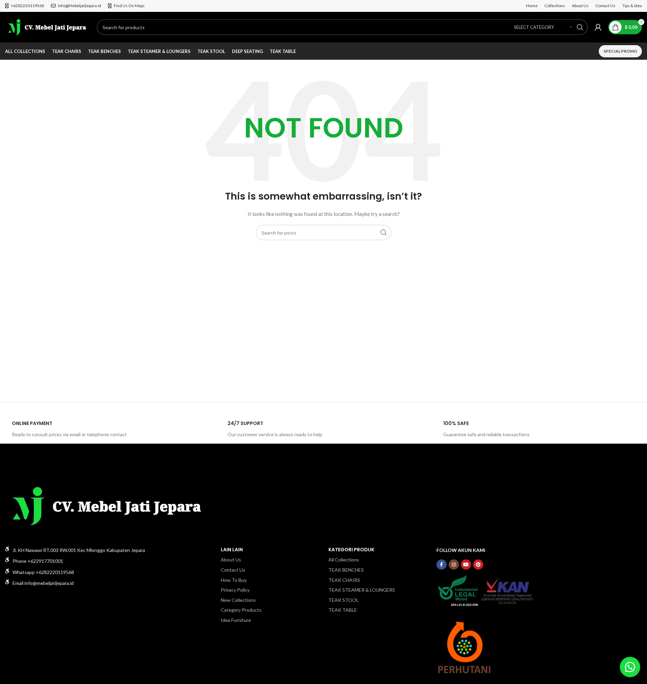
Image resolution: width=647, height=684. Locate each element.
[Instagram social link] (454, 564)
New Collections (238, 600)
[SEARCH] (580, 27)
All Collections (343, 559)
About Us (231, 559)
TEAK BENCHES (346, 570)
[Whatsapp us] (630, 667)
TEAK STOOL (343, 600)
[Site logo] (47, 27)
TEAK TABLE (342, 610)
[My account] (598, 27)
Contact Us (233, 570)
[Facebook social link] (441, 564)
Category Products (241, 610)
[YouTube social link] (466, 564)
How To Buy (234, 580)
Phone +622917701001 (38, 561)
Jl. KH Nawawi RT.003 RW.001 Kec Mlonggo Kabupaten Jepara (79, 550)
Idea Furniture (236, 620)
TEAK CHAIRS (344, 580)
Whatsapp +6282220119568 (43, 572)
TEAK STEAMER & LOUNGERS (361, 590)
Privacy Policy (235, 590)
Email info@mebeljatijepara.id (43, 583)
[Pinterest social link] (478, 564)
